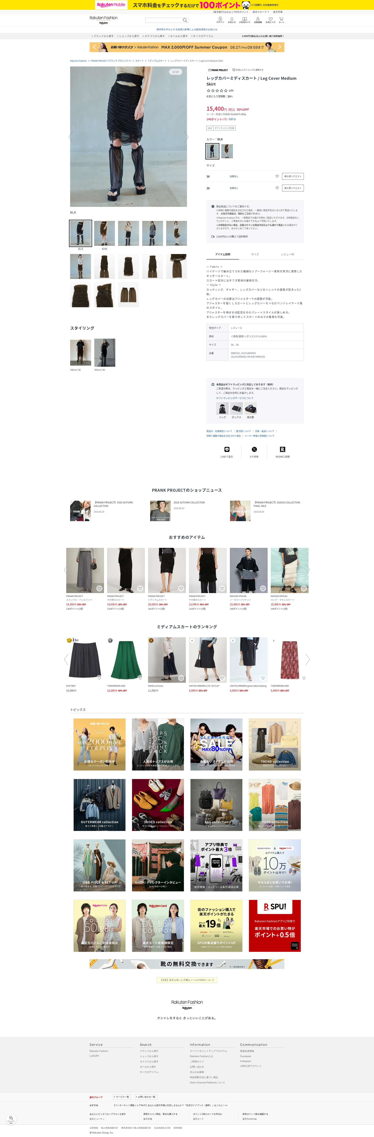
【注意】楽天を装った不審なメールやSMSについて (187, 979)
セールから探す (148, 1066)
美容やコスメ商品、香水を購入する (160, 1114)
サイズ (255, 254)
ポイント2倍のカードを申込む (207, 1114)
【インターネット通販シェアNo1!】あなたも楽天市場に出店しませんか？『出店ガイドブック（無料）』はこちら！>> (170, 1105)
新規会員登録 (247, 1050)
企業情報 (94, 1127)
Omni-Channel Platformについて (207, 1082)
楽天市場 (277, 11)
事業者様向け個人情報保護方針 (136, 1127)
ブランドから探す (149, 1050)
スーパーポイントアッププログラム (208, 1050)
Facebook (245, 1056)
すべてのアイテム (149, 1072)
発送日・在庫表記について (219, 431)
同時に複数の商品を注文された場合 (223, 435)
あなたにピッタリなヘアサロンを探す (108, 1114)
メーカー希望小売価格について (260, 435)
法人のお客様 (197, 1072)
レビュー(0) (287, 254)
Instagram (245, 1061)
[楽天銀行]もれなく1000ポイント (231, 11)
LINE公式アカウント (251, 1065)
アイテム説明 (222, 254)
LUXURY (94, 1055)
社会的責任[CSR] (162, 1127)
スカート (139, 60)
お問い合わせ (197, 1066)
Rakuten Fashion (78, 60)
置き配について (243, 431)
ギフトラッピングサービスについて (235, 398)
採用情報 (178, 1127)
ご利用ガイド (197, 1061)
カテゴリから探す (149, 1061)
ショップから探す (149, 1056)
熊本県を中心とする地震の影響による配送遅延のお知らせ (187, 29)
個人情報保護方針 (109, 1127)
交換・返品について (264, 431)
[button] (128, 137)
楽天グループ (260, 11)
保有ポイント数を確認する (255, 1114)
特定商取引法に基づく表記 (204, 1077)
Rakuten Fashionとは (201, 1056)
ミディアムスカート (157, 60)
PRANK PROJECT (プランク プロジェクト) (111, 60)
